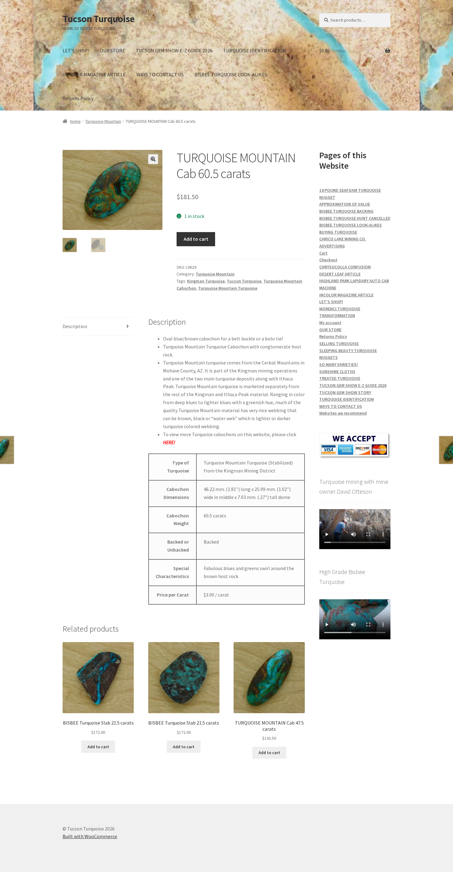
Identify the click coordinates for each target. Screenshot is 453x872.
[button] (153, 159)
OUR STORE (112, 50)
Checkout (328, 260)
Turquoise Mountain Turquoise (227, 288)
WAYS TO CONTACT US (160, 74)
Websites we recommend (343, 413)
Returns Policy (78, 98)
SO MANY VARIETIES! (338, 364)
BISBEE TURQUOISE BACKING (346, 211)
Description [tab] (75, 326)
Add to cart (196, 239)
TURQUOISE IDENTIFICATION (254, 50)
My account (330, 322)
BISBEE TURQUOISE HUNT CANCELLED (354, 218)
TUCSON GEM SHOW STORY (345, 392)
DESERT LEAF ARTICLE (340, 274)
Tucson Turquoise (98, 19)
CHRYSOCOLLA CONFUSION (345, 267)
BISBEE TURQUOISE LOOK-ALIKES (230, 74)
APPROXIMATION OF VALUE (344, 204)
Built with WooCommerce (90, 836)
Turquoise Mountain (103, 121)
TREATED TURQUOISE (339, 378)
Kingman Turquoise (206, 281)
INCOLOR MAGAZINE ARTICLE (94, 74)
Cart (323, 253)
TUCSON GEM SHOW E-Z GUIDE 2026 (174, 50)
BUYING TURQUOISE (338, 232)
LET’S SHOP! (76, 50)
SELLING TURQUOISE (339, 343)
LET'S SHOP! (331, 301)
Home (75, 121)
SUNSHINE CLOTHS (337, 371)
